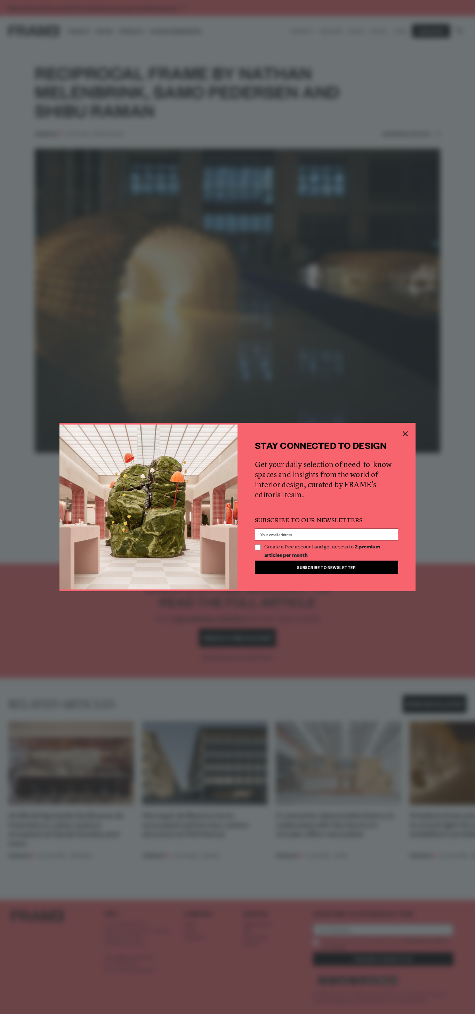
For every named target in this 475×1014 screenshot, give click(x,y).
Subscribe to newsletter (326, 567)
